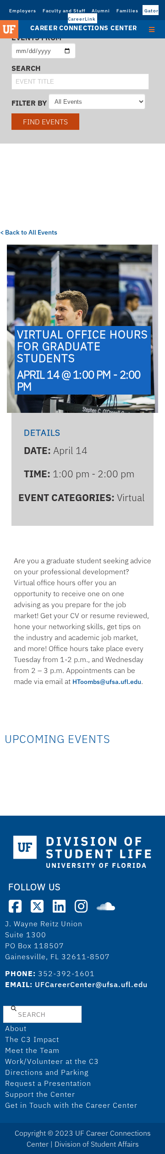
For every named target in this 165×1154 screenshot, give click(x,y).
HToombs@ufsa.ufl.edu (106, 682)
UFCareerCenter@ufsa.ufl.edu (91, 984)
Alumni (101, 11)
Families (127, 11)
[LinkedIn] (59, 906)
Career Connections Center (83, 28)
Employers (22, 11)
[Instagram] (81, 906)
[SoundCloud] (106, 906)
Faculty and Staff (64, 11)
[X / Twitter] (37, 906)
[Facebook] (15, 906)
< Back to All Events (28, 232)
